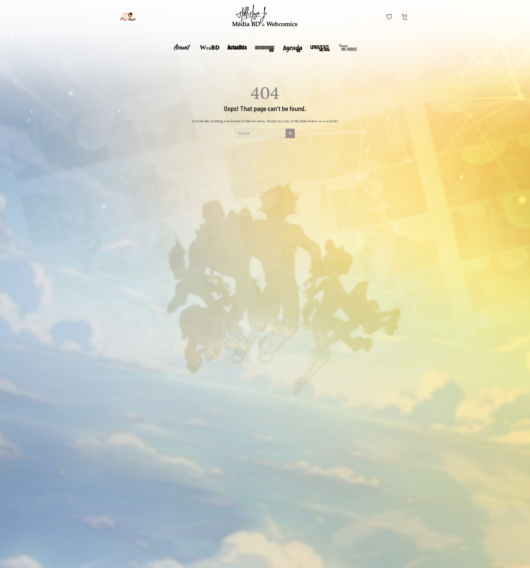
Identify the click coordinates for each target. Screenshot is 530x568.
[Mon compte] (128, 17)
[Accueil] (265, 16)
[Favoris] (389, 16)
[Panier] (404, 16)
